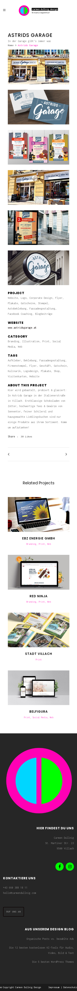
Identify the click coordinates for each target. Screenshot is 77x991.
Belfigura (38, 711)
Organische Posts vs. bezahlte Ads (50, 938)
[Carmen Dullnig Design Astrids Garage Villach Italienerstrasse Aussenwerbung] (38, 287)
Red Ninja (39, 596)
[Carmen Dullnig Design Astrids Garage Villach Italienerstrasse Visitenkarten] (38, 127)
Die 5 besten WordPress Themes (53, 961)
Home (11, 45)
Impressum (54, 987)
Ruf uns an (13, 911)
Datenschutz (70, 987)
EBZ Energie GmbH (38, 538)
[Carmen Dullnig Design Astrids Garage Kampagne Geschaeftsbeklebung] (38, 87)
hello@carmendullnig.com (19, 892)
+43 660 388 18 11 (15, 887)
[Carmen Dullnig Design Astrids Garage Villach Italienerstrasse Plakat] (38, 167)
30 (26, 436)
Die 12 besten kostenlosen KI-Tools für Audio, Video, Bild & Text (41, 950)
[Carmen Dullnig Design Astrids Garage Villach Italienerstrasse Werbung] (38, 247)
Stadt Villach (38, 654)
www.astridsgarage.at (22, 327)
